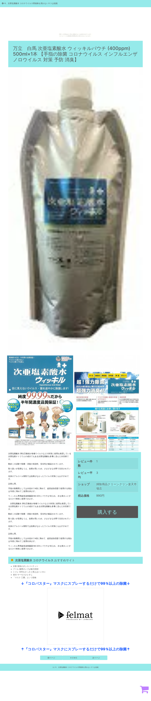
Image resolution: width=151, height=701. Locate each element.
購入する (107, 512)
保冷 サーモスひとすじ (22, 574)
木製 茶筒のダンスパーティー (25, 566)
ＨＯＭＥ (74, 658)
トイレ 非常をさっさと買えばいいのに (29, 572)
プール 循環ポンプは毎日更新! (26, 569)
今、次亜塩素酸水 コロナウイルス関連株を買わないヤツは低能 (31, 3)
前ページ (51, 658)
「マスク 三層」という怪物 (24, 577)
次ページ (96, 658)
